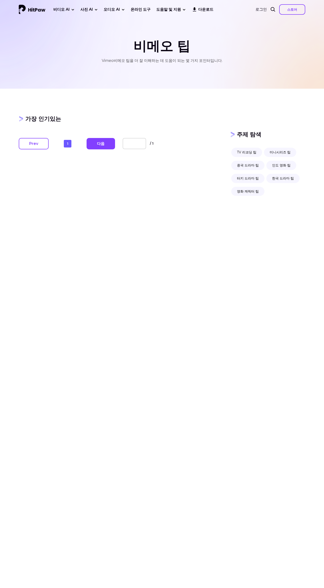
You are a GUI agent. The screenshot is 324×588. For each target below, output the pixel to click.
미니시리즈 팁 (280, 152)
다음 (101, 143)
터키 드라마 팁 (248, 178)
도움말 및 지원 (168, 9)
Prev (33, 143)
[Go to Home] (32, 9)
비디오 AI (61, 9)
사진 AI (86, 9)
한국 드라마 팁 (283, 178)
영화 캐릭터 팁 (248, 191)
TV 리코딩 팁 (246, 152)
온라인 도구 (141, 9)
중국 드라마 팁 (248, 165)
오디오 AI (112, 9)
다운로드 (205, 9)
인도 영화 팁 (281, 165)
